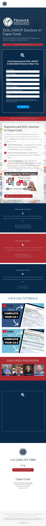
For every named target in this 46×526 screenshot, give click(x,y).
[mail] (21, 465)
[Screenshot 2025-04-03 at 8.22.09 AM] (23, 52)
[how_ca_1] (23, 303)
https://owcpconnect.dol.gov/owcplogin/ (32, 519)
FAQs (40, 519)
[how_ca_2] (23, 329)
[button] (3, 370)
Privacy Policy (37, 514)
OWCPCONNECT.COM (19, 514)
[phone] (24, 465)
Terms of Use (26, 515)
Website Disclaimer (19, 515)
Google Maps (23, 488)
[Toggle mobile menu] (43, 2)
